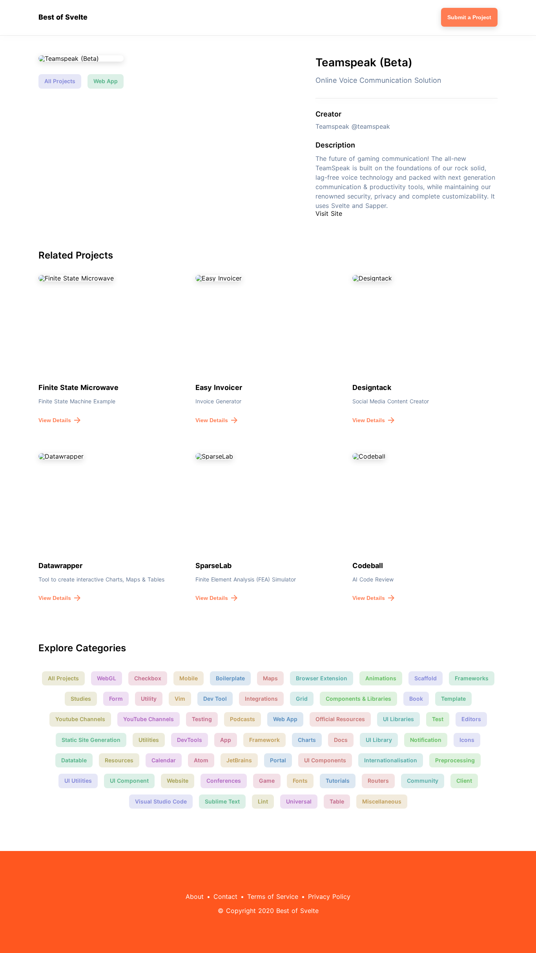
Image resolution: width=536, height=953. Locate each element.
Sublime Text (222, 801)
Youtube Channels (80, 719)
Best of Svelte (63, 17)
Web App (105, 81)
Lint (263, 801)
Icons (466, 739)
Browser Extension (321, 678)
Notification (425, 739)
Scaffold (425, 678)
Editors (471, 719)
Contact (225, 896)
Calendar (163, 760)
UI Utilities (78, 780)
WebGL (106, 678)
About (195, 896)
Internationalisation (390, 760)
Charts (307, 739)
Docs (341, 739)
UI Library (379, 739)
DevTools (189, 739)
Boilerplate (230, 678)
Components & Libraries (358, 698)
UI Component (129, 780)
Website (177, 780)
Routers (378, 780)
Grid (302, 698)
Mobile (188, 678)
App (225, 739)
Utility (149, 698)
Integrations (261, 698)
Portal (278, 760)
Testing (202, 719)
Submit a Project (469, 17)
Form (116, 698)
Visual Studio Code (161, 801)
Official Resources (340, 719)
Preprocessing (455, 760)
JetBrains (239, 760)
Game (267, 780)
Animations (380, 678)
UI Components (325, 760)
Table (337, 801)
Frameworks (472, 678)
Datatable (74, 760)
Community (422, 780)
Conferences (223, 780)
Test (437, 719)
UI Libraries (398, 719)
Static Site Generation (91, 739)
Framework (264, 739)
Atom (201, 760)
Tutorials (338, 780)
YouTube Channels (148, 719)
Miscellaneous (381, 801)
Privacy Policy (329, 896)
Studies (81, 698)
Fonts (300, 780)
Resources (119, 760)
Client (464, 780)
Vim (180, 698)
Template (453, 698)
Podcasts (242, 719)
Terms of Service (272, 896)
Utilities (149, 739)
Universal (299, 801)
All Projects (59, 81)
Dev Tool (215, 698)
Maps (270, 678)
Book (416, 698)
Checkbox (147, 678)
